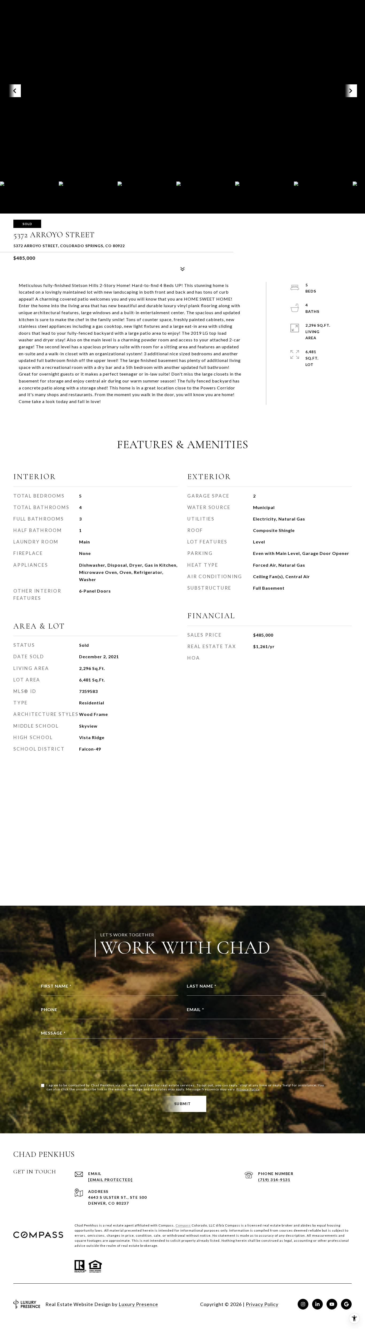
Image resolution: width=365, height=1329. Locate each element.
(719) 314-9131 (274, 1179)
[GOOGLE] (346, 1304)
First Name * (56, 985)
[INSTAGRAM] (303, 1304)
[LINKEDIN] (317, 1304)
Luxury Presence (138, 1304)
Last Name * (201, 985)
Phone (49, 1009)
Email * (195, 1009)
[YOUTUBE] (332, 1304)
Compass (183, 1225)
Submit (182, 1103)
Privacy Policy (247, 1089)
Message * (53, 1032)
